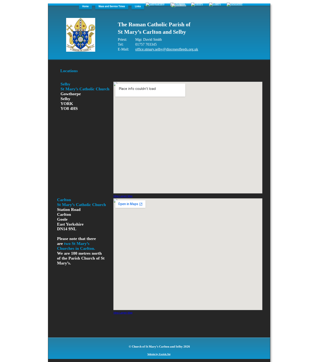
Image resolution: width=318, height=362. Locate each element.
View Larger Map (122, 196)
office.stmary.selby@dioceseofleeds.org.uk (166, 49)
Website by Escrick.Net (158, 354)
